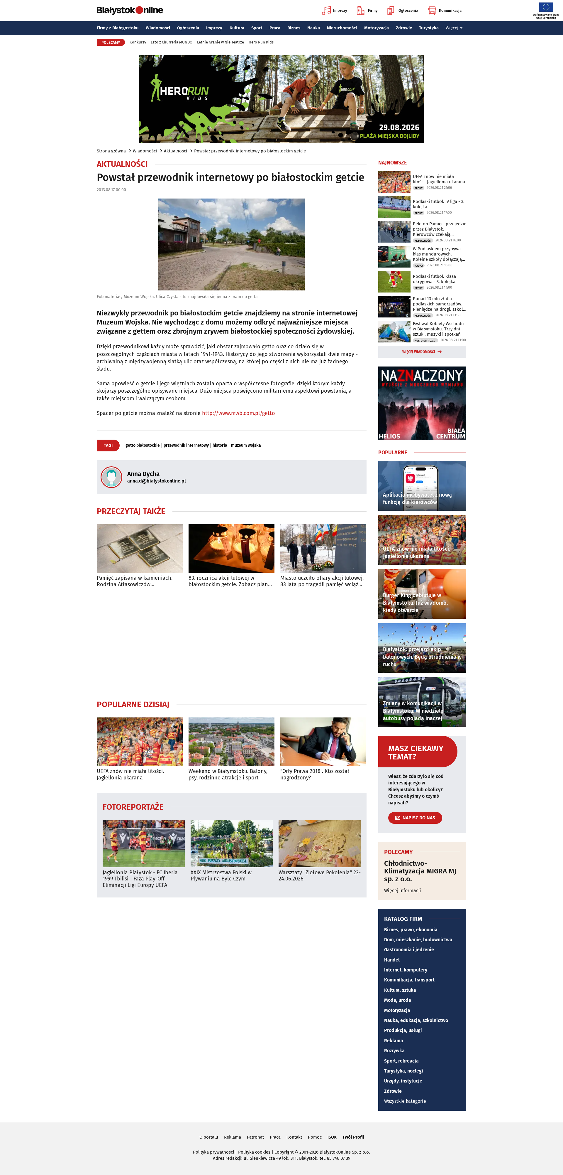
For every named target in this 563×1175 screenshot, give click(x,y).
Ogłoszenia (408, 10)
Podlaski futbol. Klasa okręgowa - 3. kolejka (434, 279)
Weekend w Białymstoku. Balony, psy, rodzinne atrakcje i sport (228, 774)
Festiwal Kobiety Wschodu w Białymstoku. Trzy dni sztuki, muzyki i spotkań (438, 329)
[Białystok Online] (130, 10)
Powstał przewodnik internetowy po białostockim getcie (250, 151)
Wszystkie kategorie (405, 1101)
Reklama (393, 1040)
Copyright (284, 1152)
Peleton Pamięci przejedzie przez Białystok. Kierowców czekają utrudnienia (439, 229)
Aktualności (175, 151)
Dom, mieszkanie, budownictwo (418, 939)
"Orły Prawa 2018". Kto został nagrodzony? (314, 774)
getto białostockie (143, 445)
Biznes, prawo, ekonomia (410, 929)
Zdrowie (404, 28)
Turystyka (429, 28)
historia (220, 445)
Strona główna (111, 151)
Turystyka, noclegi (403, 1071)
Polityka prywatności (213, 1152)
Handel (392, 960)
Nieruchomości (342, 28)
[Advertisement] (232, 643)
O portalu (208, 1137)
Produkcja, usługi (403, 1030)
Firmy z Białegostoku (118, 28)
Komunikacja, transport (409, 980)
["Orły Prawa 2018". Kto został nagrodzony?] (323, 741)
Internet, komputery (405, 970)
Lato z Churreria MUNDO (171, 42)
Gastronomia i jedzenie (409, 949)
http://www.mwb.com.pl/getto (238, 413)
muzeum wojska (246, 445)
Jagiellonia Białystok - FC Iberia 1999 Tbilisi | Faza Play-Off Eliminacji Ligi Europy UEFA (140, 879)
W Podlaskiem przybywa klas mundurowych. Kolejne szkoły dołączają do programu (437, 254)
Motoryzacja (376, 28)
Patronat (255, 1137)
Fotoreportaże (133, 806)
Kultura (237, 28)
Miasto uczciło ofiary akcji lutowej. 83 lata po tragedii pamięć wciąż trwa (322, 581)
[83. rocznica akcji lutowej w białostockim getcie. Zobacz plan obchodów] (231, 548)
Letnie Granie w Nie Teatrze (220, 42)
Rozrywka (394, 1050)
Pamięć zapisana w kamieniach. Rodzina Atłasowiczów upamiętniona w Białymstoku (134, 581)
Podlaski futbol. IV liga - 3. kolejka (438, 204)
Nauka (313, 28)
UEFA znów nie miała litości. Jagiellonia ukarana (130, 774)
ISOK (332, 1137)
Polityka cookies (254, 1152)
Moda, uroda (397, 1000)
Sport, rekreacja (401, 1061)
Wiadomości (158, 28)
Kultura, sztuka (400, 990)
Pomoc (315, 1137)
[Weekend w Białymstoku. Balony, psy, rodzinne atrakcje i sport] (231, 741)
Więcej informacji (402, 890)
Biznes (293, 28)
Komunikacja (450, 10)
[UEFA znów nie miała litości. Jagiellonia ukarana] (140, 741)
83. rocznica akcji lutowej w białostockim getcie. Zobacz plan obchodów (228, 581)
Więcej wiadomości (418, 352)
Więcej (452, 28)
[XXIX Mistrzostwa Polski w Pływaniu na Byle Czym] (232, 843)
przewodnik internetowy (186, 445)
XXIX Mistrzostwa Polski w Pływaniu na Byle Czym (221, 876)
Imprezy (340, 10)
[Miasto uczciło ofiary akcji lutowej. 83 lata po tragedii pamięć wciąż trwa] (323, 548)
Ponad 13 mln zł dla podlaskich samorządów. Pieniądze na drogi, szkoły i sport (439, 304)
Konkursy (138, 42)
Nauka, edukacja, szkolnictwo (416, 1020)
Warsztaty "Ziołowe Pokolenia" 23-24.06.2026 (320, 876)
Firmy (373, 10)
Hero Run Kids (261, 42)
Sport (256, 28)
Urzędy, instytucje (403, 1081)
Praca (274, 28)
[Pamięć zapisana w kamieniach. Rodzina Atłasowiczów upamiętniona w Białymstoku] (140, 548)
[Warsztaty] (320, 843)
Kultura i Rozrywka (426, 340)
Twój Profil (353, 1137)
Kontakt (294, 1137)
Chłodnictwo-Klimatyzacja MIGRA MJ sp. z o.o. (420, 871)
